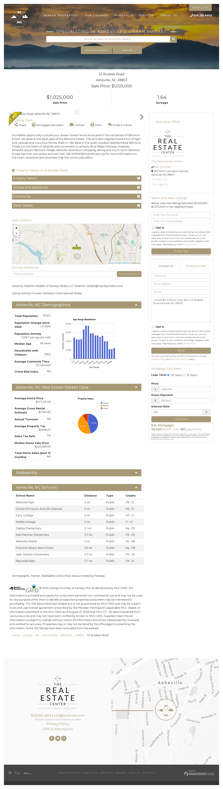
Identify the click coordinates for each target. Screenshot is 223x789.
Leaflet (111, 263)
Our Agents (160, 184)
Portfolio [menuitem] (124, 15)
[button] (173, 39)
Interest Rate (160, 406)
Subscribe (181, 251)
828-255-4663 (162, 167)
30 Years (176, 375)
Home (16, 635)
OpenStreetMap (124, 263)
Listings (27, 635)
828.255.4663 (202, 15)
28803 (79, 635)
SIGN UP (196, 7)
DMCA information (57, 729)
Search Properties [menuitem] (60, 15)
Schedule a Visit (196, 266)
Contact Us (159, 179)
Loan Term (159, 375)
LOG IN (205, 7)
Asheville (66, 635)
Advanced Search (96, 50)
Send (181, 350)
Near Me (127, 50)
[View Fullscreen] (16, 240)
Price (155, 383)
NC (38, 635)
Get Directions (129, 273)
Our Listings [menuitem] (96, 15)
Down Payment (162, 395)
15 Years (191, 375)
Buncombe (50, 635)
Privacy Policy (190, 244)
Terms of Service (180, 359)
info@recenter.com (69, 715)
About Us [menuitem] (169, 15)
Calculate (181, 419)
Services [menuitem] (146, 15)
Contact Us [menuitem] (149, 773)
